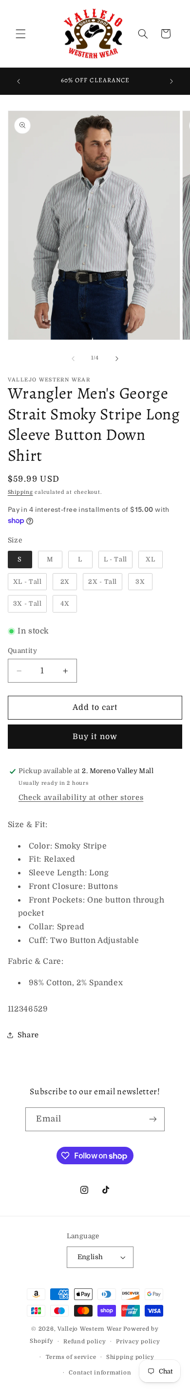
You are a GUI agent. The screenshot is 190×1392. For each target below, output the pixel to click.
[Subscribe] (153, 1119)
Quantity (22, 650)
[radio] (20, 559)
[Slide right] (117, 358)
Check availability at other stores (81, 798)
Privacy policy (138, 1341)
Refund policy (84, 1341)
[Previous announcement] (18, 81)
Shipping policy (130, 1357)
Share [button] (28, 1035)
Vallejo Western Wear (89, 1329)
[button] (20, 33)
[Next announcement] (171, 81)
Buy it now (95, 736)
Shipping (20, 492)
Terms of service (71, 1357)
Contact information (100, 1373)
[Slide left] (73, 358)
